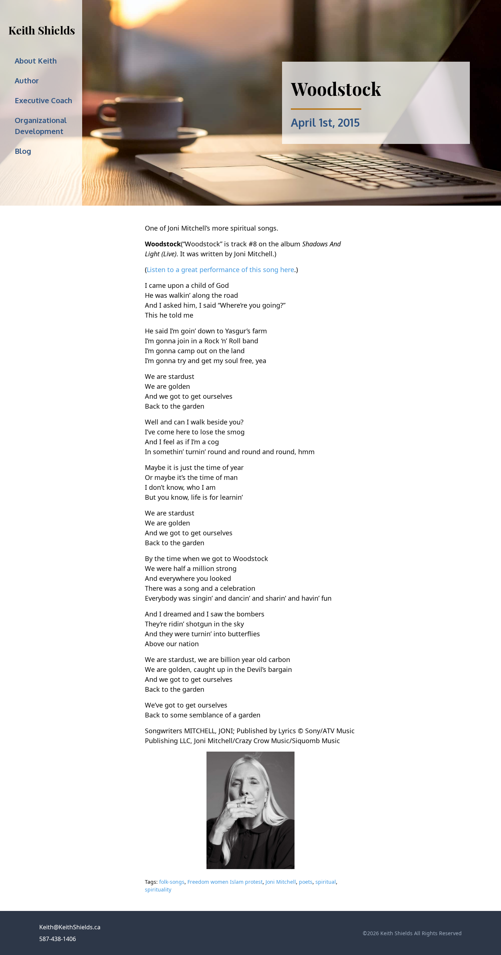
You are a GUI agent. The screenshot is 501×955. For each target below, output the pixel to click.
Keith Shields (41, 30)
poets (305, 881)
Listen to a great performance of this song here (220, 269)
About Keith (36, 60)
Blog (23, 151)
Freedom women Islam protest (225, 881)
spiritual (325, 881)
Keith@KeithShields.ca (69, 927)
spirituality (158, 889)
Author (27, 80)
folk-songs (171, 881)
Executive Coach (43, 100)
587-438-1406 (57, 939)
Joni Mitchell (281, 881)
